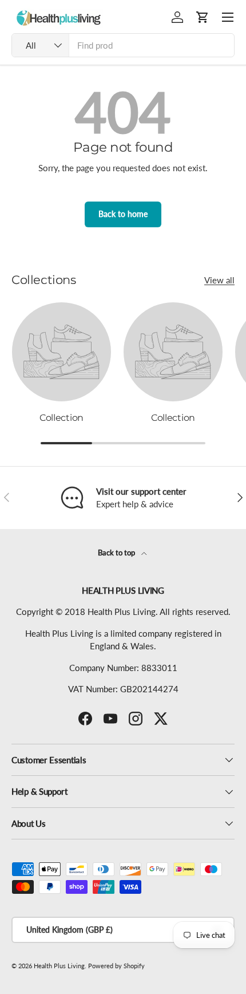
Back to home (123, 214)
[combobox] (123, 45)
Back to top (117, 552)
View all (219, 280)
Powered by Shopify (116, 965)
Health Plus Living (59, 965)
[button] (202, 17)
